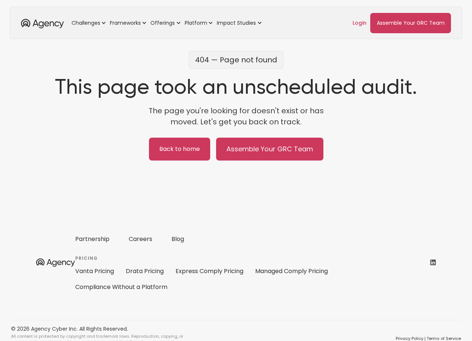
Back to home (179, 149)
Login (360, 23)
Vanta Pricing (94, 271)
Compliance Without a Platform (121, 287)
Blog (177, 239)
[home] (42, 22)
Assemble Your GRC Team (411, 23)
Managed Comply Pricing (291, 271)
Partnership (92, 239)
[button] (90, 23)
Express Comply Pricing (209, 271)
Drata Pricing (145, 271)
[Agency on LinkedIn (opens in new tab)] (433, 262)
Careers (140, 239)
